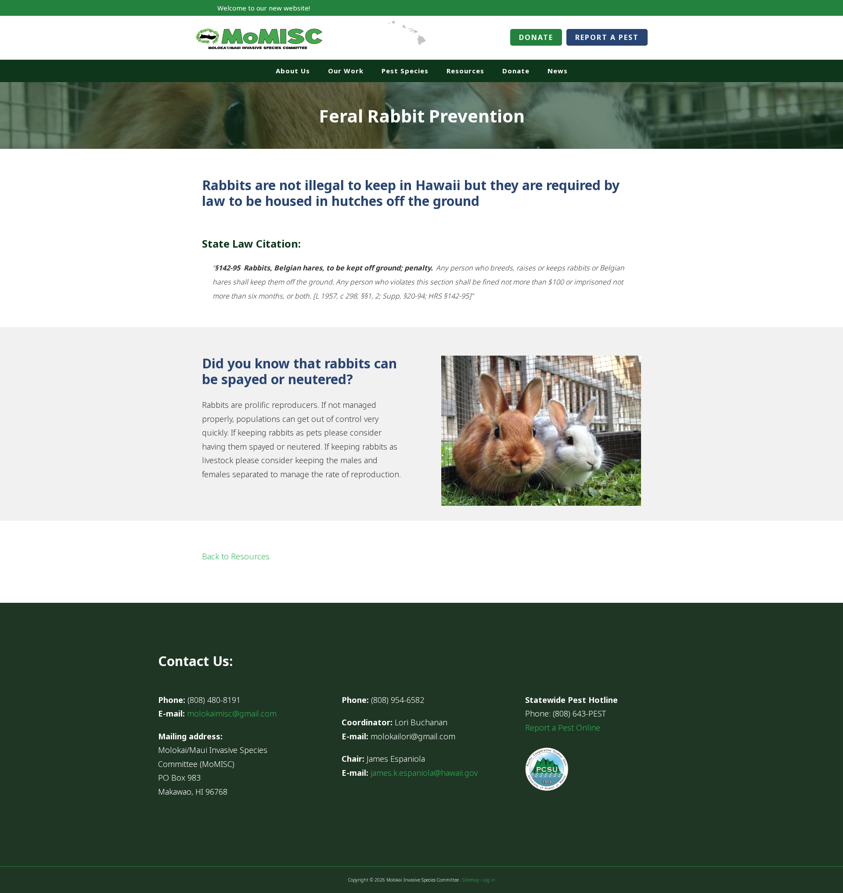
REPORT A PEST (607, 37)
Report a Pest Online (562, 727)
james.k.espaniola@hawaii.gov (424, 772)
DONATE (536, 37)
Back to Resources (236, 556)
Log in (489, 880)
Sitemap (470, 880)
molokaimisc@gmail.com (232, 713)
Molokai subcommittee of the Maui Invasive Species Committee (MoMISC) (259, 37)
